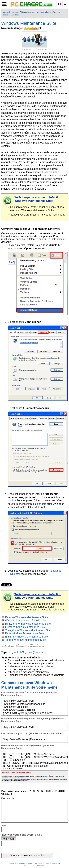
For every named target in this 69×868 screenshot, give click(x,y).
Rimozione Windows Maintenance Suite (28, 623)
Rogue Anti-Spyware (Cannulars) (35, 12)
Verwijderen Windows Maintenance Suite (28, 630)
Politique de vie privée (34, 863)
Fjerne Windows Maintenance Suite (25, 627)
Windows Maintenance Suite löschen (26, 620)
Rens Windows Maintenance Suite (24, 633)
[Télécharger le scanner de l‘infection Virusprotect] (8, 201)
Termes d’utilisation (16, 863)
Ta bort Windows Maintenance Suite (25, 639)
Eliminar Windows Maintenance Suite (26, 636)
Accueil (6, 12)
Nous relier (56, 863)
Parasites (15, 12)
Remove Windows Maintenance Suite (26, 617)
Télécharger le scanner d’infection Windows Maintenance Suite (37, 199)
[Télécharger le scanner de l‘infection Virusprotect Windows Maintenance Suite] (8, 597)
